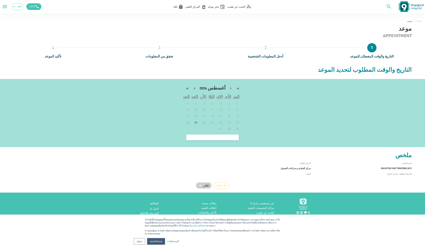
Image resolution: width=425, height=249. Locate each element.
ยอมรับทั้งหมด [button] (156, 241)
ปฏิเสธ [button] (139, 241)
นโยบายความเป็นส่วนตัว (198, 225)
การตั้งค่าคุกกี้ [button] (173, 241)
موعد (409, 20)
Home (419, 20)
